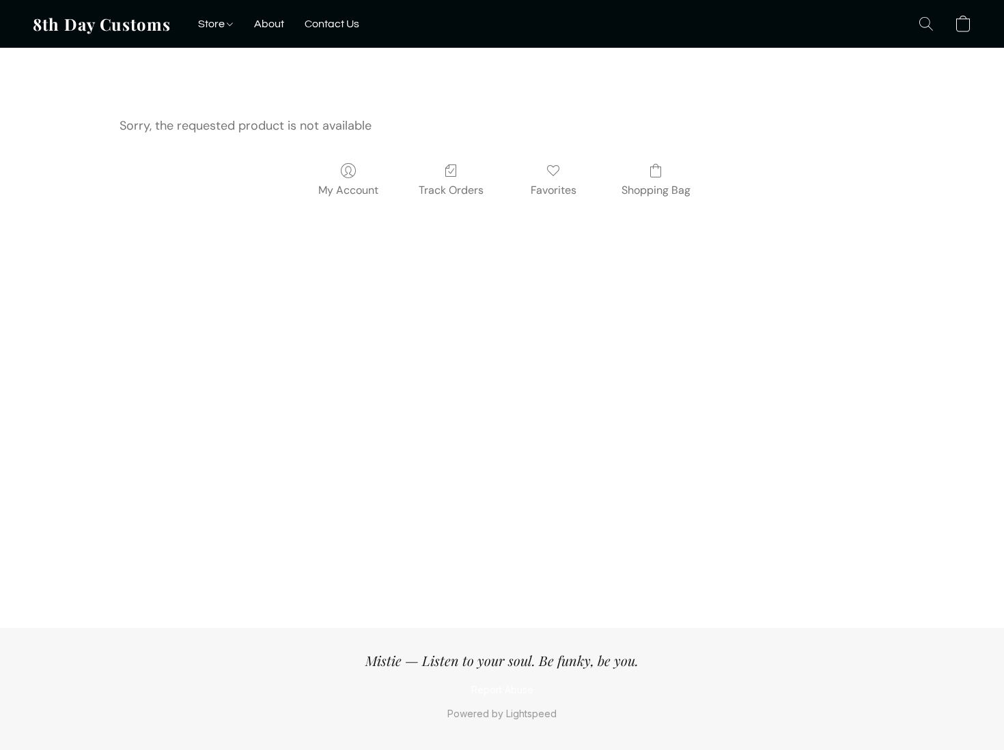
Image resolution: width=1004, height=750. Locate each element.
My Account (348, 190)
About (269, 23)
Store (212, 23)
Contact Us (332, 23)
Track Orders (451, 190)
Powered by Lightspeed (502, 713)
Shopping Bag (656, 190)
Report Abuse (502, 689)
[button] (102, 24)
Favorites (553, 190)
